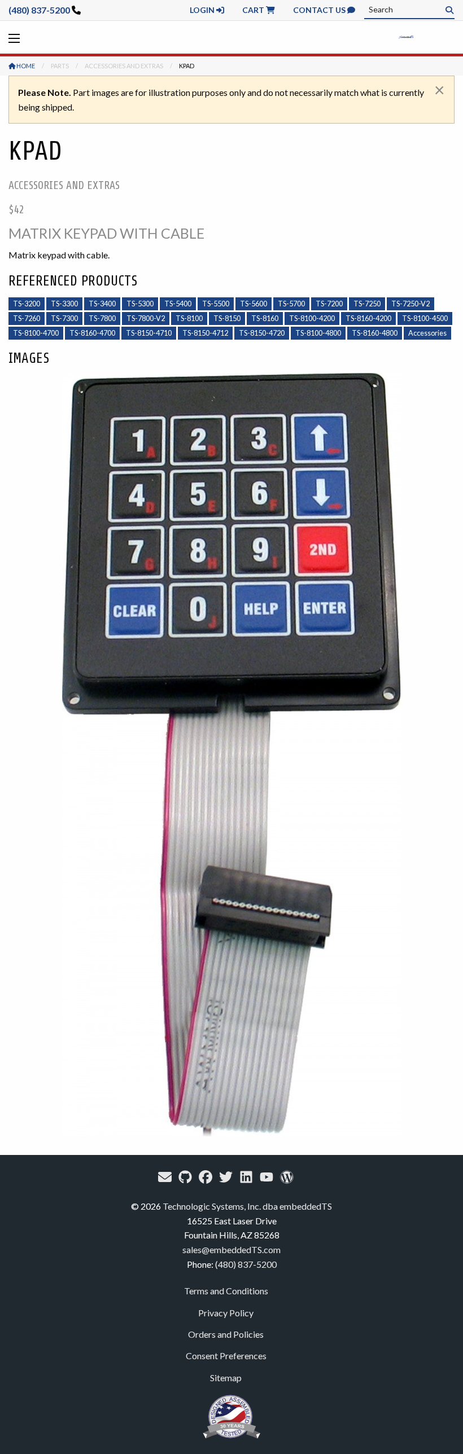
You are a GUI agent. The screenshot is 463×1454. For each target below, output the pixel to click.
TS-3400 (102, 303)
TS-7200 (329, 303)
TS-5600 (253, 303)
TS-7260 (26, 318)
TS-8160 (264, 318)
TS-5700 (291, 303)
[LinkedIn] (246, 1177)
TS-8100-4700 (36, 332)
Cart (254, 10)
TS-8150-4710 (149, 332)
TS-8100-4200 (312, 318)
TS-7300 (64, 318)
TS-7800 (102, 318)
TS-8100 (189, 318)
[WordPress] (287, 1177)
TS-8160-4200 (368, 318)
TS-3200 (26, 303)
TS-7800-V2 (145, 318)
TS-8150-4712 (205, 332)
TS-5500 (215, 303)
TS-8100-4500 (425, 318)
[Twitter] (226, 1177)
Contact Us (320, 10)
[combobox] (409, 9)
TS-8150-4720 (262, 332)
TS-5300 (140, 303)
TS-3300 (64, 303)
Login (203, 10)
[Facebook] (205, 1177)
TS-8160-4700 (92, 332)
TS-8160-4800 (375, 332)
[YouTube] (266, 1177)
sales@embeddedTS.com (231, 1249)
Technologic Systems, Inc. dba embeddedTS (247, 1206)
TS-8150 (227, 318)
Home (25, 65)
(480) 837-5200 (39, 10)
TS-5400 (177, 303)
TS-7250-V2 (410, 303)
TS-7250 (367, 303)
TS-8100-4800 (318, 332)
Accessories (427, 332)
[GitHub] (185, 1177)
